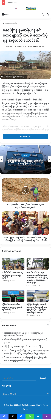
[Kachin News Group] (25, 8)
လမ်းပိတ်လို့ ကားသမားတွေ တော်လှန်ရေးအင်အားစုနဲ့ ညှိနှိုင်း (12, 275)
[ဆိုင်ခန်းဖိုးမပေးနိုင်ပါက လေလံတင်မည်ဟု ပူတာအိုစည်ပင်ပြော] (13, 296)
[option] (25, 159)
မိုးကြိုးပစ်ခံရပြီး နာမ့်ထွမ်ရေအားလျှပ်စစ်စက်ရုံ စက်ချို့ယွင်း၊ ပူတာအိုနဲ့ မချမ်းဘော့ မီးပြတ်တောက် (37, 308)
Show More (25, 136)
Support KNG (12, 3)
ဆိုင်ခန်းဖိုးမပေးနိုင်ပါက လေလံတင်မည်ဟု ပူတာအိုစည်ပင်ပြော (12, 307)
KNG (8, 46)
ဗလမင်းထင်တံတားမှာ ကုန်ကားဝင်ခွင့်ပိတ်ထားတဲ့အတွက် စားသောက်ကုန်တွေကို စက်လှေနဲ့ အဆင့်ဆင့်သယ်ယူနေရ (37, 277)
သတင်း (14, 24)
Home (7, 24)
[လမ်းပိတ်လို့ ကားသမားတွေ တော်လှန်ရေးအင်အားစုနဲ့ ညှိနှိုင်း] (13, 264)
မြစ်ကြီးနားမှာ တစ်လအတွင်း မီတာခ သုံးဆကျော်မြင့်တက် (26, 162)
